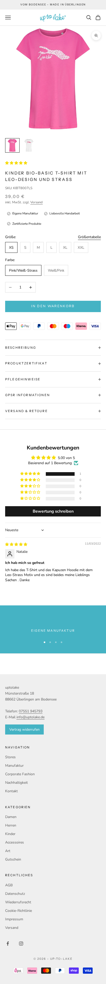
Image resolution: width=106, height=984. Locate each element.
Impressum (14, 919)
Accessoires (14, 842)
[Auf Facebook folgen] (7, 943)
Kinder (10, 833)
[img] (16, 544)
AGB (9, 885)
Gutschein (13, 859)
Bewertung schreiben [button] (53, 511)
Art (7, 850)
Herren (10, 825)
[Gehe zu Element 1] (12, 145)
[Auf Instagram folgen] (21, 943)
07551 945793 (30, 711)
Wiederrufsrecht (18, 902)
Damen (10, 816)
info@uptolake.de (30, 717)
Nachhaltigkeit (16, 782)
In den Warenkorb (53, 306)
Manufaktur (14, 765)
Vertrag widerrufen (24, 729)
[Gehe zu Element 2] (29, 145)
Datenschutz (15, 893)
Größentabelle (89, 237)
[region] (53, 624)
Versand (36, 202)
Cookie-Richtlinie (18, 910)
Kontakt (11, 791)
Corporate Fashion (20, 774)
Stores (10, 757)
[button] (16, 163)
